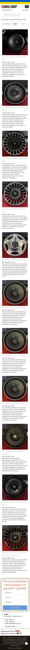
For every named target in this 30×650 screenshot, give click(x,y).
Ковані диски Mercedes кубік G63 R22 (13, 355)
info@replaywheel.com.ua (13, 623)
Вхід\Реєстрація (6, 10)
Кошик (24, 10)
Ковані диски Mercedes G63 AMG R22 (14, 308)
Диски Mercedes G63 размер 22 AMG (13, 260)
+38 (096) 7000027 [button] (10, 626)
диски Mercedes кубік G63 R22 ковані (13, 403)
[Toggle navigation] (27, 6)
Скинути (23, 24)
